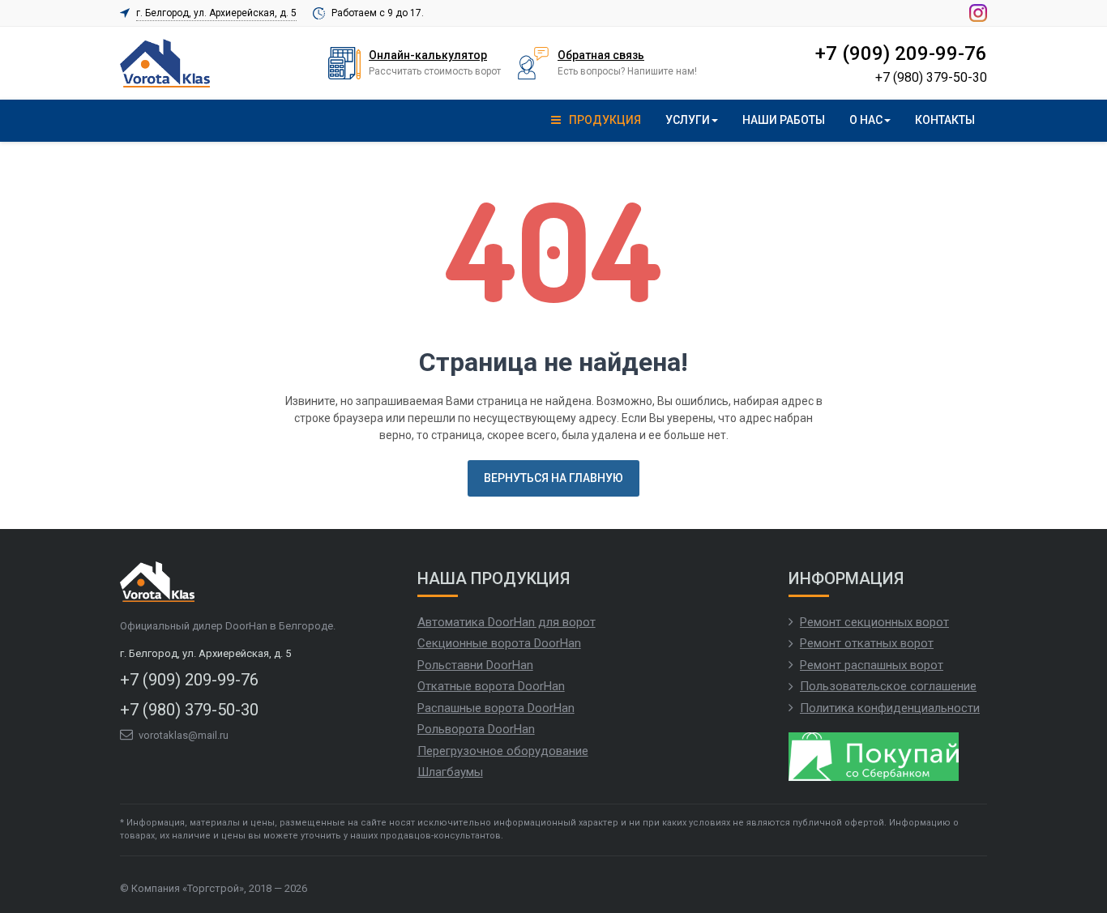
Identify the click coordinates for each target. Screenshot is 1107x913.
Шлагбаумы (450, 772)
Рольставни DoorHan (475, 665)
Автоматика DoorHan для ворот (506, 622)
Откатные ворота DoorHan (491, 686)
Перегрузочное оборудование (502, 751)
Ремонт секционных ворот (874, 622)
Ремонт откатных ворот (867, 643)
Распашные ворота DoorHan (496, 708)
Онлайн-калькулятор (428, 55)
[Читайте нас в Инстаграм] (978, 13)
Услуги (687, 119)
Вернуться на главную (553, 477)
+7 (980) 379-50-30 (931, 77)
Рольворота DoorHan (476, 729)
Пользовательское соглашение (888, 686)
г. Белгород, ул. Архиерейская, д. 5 (216, 13)
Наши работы (783, 119)
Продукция (605, 119)
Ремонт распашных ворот (871, 665)
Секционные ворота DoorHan (499, 643)
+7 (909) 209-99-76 (901, 53)
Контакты (945, 119)
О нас (866, 119)
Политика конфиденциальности (890, 708)
